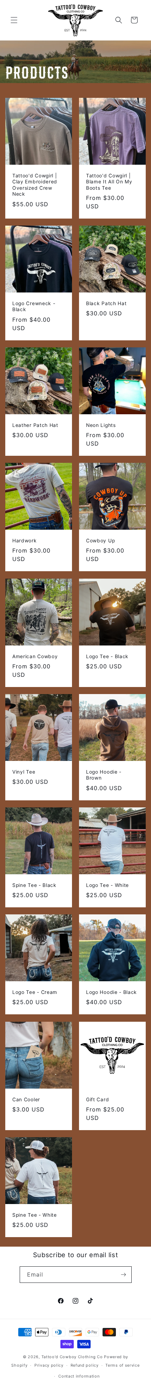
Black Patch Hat (106, 303)
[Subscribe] (123, 1274)
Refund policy (85, 1365)
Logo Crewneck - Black (33, 306)
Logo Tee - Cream (34, 992)
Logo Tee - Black (107, 656)
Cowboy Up (100, 540)
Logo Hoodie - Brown (104, 775)
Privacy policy (49, 1365)
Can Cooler (26, 1099)
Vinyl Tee (23, 772)
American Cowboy (35, 656)
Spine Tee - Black (34, 885)
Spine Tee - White (34, 1215)
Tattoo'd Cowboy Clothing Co (72, 1356)
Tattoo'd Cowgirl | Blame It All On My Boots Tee (109, 182)
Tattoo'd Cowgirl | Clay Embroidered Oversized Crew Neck (34, 185)
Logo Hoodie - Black (111, 992)
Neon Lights (101, 425)
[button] (14, 20)
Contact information (78, 1376)
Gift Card (97, 1099)
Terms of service (122, 1365)
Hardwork (24, 540)
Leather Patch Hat (35, 425)
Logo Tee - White (107, 885)
